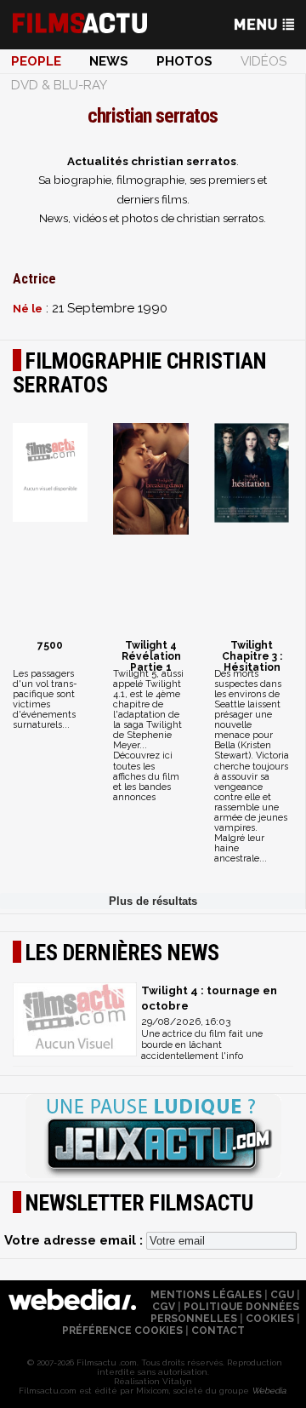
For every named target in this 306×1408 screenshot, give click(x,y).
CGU (282, 1295)
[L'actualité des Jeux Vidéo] (153, 1137)
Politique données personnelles (224, 1313)
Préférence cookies (122, 1330)
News (108, 61)
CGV (163, 1307)
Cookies (270, 1319)
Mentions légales (206, 1295)
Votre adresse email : (75, 1240)
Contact (218, 1330)
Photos (184, 61)
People (36, 61)
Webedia (269, 1390)
